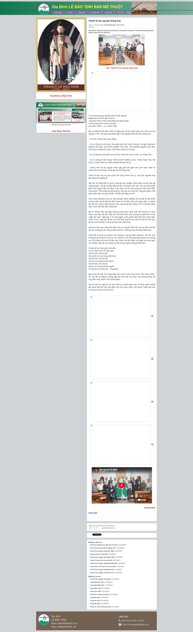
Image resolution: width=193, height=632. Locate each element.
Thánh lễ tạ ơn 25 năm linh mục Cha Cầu (103, 566)
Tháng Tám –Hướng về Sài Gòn (100, 594)
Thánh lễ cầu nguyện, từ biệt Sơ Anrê (102, 572)
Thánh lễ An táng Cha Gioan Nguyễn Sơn (103, 548)
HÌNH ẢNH (92, 513)
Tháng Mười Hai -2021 (97, 582)
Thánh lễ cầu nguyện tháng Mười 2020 (102, 557)
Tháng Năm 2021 (95, 604)
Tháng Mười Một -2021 (97, 585)
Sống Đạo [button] (81, 13)
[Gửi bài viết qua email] (146, 25)
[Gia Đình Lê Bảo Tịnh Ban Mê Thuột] (44, 9)
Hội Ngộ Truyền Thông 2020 (98, 554)
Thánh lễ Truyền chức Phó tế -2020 (101, 560)
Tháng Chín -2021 (95, 591)
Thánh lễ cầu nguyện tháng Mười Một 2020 (103, 563)
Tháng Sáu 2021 (95, 600)
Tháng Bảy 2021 (95, 597)
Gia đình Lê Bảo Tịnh (61, 95)
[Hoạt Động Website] (61, 112)
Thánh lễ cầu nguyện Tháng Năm (100, 579)
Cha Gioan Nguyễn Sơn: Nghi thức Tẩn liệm (104, 545)
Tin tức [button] (70, 13)
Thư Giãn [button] (120, 13)
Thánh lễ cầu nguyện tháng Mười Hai (101, 569)
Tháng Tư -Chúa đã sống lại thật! (100, 607)
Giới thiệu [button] (58, 13)
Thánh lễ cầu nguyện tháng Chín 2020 (102, 551)
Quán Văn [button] (108, 13)
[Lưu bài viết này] (154, 25)
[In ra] (150, 25)
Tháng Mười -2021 (95, 588)
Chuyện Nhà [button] (95, 13)
